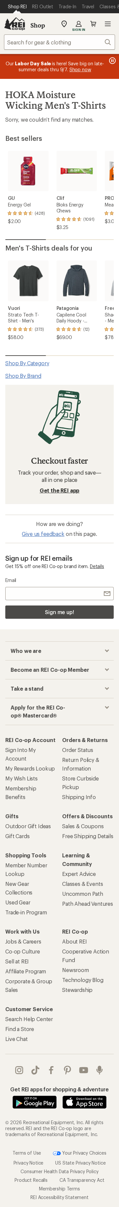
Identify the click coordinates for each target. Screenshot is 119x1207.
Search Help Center (29, 1019)
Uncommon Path (82, 894)
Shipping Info (79, 797)
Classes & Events (82, 884)
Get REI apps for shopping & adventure (59, 1089)
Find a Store (19, 1029)
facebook (51, 1070)
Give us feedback (43, 534)
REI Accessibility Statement (59, 1197)
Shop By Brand (23, 376)
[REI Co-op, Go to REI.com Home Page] (14, 23)
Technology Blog (82, 980)
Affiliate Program (25, 971)
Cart (93, 23)
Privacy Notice (29, 1163)
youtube (83, 1070)
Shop (37, 25)
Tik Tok (35, 1070)
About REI (74, 941)
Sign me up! (59, 612)
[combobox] (59, 42)
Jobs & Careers (23, 941)
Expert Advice (79, 874)
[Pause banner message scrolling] (111, 61)
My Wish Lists (21, 778)
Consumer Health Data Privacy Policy (59, 1171)
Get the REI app (60, 490)
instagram (19, 1070)
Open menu (107, 23)
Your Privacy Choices (83, 1153)
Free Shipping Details (87, 836)
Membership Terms (59, 1188)
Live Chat (16, 1039)
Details (97, 566)
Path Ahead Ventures (87, 903)
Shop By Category (27, 363)
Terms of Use (27, 1153)
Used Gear (17, 902)
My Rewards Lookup (30, 768)
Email (10, 580)
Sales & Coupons (83, 826)
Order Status (77, 750)
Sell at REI (17, 961)
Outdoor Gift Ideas (28, 826)
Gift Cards (17, 836)
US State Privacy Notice (80, 1163)
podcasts (99, 1070)
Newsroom (75, 970)
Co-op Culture (22, 951)
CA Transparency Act (82, 1180)
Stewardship (77, 990)
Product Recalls (31, 1180)
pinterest (67, 1070)
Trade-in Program (26, 912)
